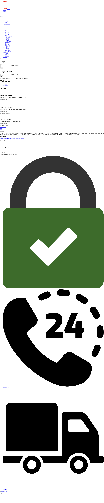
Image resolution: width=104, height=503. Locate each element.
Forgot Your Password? (4, 68)
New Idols (7, 49)
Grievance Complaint (20, 138)
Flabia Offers (7, 32)
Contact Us (15, 138)
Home (4, 83)
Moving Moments (8, 51)
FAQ (28, 142)
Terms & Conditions (24, 142)
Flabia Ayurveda (5, 26)
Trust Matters (7, 30)
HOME (4, 25)
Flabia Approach (5, 31)
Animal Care (7, 45)
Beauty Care (7, 38)
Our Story (7, 27)
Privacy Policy (2, 142)
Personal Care (7, 37)
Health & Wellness (8, 36)
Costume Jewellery (8, 41)
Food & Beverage (8, 42)
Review (6, 53)
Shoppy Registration (8, 34)
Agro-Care (7, 44)
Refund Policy (18, 142)
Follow (4, 3)
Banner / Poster (5, 85)
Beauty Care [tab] (5, 90)
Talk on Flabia (5, 52)
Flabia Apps (6, 21)
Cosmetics (7, 40)
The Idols (7, 48)
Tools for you (5, 57)
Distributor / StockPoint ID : (15, 65)
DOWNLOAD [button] (3, 115)
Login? (1, 76)
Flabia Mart (5, 35)
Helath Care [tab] (5, 91)
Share (1, 104)
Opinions (6, 55)
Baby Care (7, 39)
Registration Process (3, 138)
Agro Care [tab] (4, 92)
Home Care (7, 43)
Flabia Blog (7, 56)
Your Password (13, 66)
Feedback (7, 54)
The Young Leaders (8, 29)
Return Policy (13, 142)
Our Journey (7, 28)
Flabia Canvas (5, 47)
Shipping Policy (8, 142)
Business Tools (7, 46)
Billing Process (10, 138)
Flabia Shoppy (7, 33)
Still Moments (7, 50)
